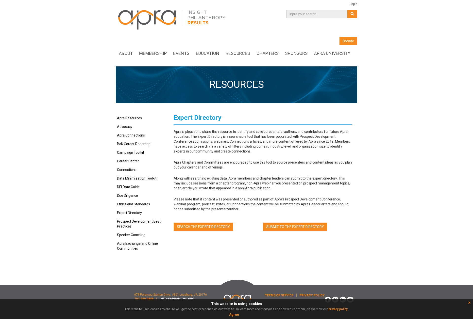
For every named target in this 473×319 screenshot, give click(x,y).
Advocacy (124, 127)
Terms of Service (279, 295)
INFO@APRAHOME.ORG (177, 299)
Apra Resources (129, 118)
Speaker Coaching (131, 235)
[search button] (352, 14)
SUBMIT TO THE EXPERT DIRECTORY (295, 227)
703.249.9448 (143, 299)
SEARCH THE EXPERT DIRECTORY (203, 227)
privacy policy (338, 309)
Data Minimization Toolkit (136, 178)
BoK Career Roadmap (134, 144)
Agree (234, 315)
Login (353, 4)
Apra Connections (131, 135)
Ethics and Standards (133, 204)
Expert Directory (129, 213)
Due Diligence (127, 195)
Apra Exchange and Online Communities (137, 246)
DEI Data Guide (128, 187)
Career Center (128, 161)
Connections (126, 170)
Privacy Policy (312, 295)
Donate (348, 41)
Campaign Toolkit (130, 152)
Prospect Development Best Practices (139, 223)
